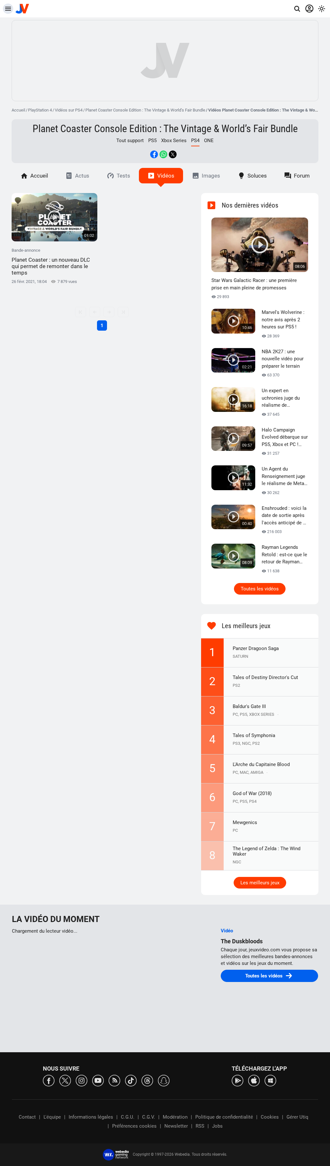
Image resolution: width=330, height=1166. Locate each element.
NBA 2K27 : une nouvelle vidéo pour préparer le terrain (283, 359)
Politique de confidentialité (224, 1117)
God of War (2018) (252, 793)
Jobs (217, 1126)
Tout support (130, 140)
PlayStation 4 (40, 110)
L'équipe (52, 1117)
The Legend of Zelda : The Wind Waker (266, 851)
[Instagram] (81, 1080)
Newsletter (176, 1126)
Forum (302, 175)
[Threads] (147, 1080)
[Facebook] (48, 1080)
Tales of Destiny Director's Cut (265, 677)
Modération (175, 1117)
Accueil (18, 110)
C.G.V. (148, 1117)
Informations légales (91, 1117)
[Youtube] (98, 1080)
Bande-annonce (51, 262)
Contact (27, 1117)
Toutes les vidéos (260, 589)
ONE (209, 140)
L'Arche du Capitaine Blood (261, 764)
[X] (65, 1080)
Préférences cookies (134, 1126)
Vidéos (165, 175)
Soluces (257, 175)
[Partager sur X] (173, 154)
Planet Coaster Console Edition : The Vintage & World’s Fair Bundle (145, 110)
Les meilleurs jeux (259, 883)
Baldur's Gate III (249, 706)
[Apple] (254, 1080)
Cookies (270, 1117)
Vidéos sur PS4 (68, 110)
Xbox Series (174, 140)
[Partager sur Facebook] (154, 154)
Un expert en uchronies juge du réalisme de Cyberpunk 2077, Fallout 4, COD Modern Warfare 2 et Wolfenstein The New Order (285, 398)
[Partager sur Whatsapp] (163, 154)
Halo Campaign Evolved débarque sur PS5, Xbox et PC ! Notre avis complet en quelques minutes (285, 437)
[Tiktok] (131, 1080)
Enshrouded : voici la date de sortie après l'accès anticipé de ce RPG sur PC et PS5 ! (285, 516)
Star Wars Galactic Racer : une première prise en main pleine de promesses (254, 284)
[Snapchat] (164, 1080)
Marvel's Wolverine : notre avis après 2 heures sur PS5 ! (283, 319)
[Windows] (270, 1080)
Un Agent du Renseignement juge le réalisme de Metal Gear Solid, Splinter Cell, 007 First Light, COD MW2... (284, 476)
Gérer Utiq (297, 1117)
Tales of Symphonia (254, 735)
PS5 (152, 140)
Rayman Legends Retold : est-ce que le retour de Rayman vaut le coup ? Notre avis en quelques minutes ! (284, 555)
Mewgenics (245, 822)
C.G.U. (127, 1117)
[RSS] (114, 1080)
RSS (200, 1126)
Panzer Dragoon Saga (256, 648)
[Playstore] (237, 1080)
